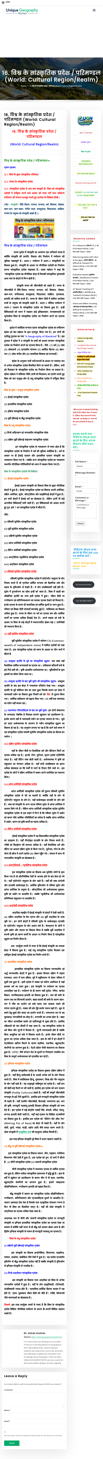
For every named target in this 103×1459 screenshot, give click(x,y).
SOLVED (78, 192)
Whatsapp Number (85, 474)
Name (7, 1410)
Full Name (81, 461)
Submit (80, 523)
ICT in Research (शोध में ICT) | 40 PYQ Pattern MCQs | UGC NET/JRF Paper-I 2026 (85, 248)
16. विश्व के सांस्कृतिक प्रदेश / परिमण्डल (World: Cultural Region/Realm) (55, 86)
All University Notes (83, 584)
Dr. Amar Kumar (34, 1333)
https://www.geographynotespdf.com (47, 1337)
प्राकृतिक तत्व (24, 1132)
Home (23, 86)
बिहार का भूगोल (86, 151)
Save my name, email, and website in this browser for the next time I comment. (33, 1435)
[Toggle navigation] (94, 10)
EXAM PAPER (88, 195)
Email (7, 1421)
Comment (8, 1390)
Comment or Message (82, 499)
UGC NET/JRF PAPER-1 (84, 601)
